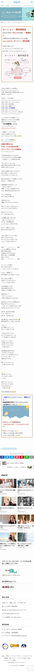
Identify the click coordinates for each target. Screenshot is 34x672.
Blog (29, 658)
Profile (7, 656)
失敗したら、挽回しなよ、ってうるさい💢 (14, 602)
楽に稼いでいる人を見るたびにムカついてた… (15, 610)
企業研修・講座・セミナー (10, 658)
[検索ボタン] (32, 2)
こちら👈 (15, 431)
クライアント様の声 (22, 658)
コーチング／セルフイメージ (10, 16)
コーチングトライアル (15, 656)
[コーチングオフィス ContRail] (17, 2)
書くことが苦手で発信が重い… (10, 606)
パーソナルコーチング (27, 656)
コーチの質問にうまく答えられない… (12, 617)
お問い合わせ (11, 662)
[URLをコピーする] (31, 457)
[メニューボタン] (2, 2)
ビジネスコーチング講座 (9, 660)
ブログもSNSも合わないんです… (11, 613)
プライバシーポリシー (20, 662)
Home (3, 656)
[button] (2, 457)
